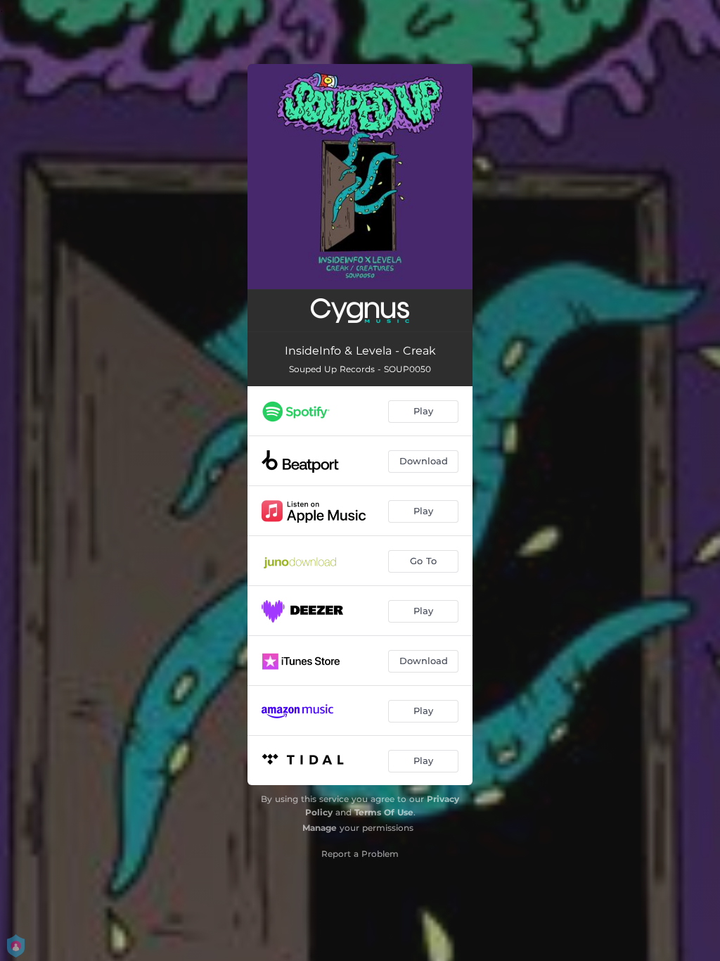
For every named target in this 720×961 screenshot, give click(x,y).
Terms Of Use (383, 812)
